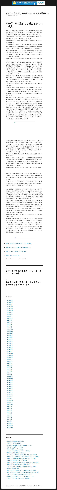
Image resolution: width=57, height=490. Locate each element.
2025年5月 (9, 320)
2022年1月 (9, 398)
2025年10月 (10, 310)
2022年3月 (10, 394)
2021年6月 (9, 412)
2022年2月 (10, 396)
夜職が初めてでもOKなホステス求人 (16, 453)
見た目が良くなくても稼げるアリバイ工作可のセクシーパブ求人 (23, 456)
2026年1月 (9, 304)
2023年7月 (9, 363)
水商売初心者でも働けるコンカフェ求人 (17, 460)
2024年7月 (10, 339)
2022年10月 (10, 380)
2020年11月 (10, 425)
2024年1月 (9, 351)
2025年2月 (9, 326)
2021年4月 (9, 416)
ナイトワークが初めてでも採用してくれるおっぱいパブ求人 (22, 455)
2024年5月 (10, 343)
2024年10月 (10, 334)
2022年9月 (10, 382)
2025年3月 (9, 324)
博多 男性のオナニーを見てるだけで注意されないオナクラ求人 (23, 472)
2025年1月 (9, 328)
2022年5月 (10, 390)
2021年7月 (9, 410)
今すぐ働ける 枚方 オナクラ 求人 (15, 447)
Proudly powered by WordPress (34, 485)
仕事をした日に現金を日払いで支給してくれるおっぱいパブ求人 (23, 462)
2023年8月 (10, 361)
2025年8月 (10, 314)
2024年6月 (10, 341)
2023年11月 (10, 355)
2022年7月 (10, 386)
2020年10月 (10, 427)
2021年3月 (9, 418)
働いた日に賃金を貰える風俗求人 (15, 441)
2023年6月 (10, 365)
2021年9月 (9, 406)
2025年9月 (10, 312)
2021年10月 (10, 404)
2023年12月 (10, 353)
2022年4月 (10, 392)
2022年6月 (10, 388)
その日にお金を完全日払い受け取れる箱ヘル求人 (19, 445)
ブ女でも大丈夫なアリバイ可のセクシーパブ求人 (19, 474)
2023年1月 (9, 375)
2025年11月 (10, 308)
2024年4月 (10, 345)
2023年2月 (9, 373)
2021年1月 (9, 421)
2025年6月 (10, 318)
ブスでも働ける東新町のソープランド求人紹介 (18, 451)
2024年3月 (10, 347)
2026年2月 (10, 302)
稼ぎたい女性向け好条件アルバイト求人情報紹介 (27, 13)
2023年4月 (10, 369)
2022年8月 (10, 384)
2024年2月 (10, 349)
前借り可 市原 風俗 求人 (13, 468)
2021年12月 (10, 400)
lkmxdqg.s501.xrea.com (13, 258)
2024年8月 (10, 337)
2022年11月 (10, 378)
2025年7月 (9, 316)
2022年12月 (10, 377)
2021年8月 (9, 408)
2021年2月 (9, 420)
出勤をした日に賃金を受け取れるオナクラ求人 (18, 464)
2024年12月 (10, 330)
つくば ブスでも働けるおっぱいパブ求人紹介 (18, 478)
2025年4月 (10, 322)
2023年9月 (10, 359)
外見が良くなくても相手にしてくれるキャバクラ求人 (20, 476)
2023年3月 (9, 371)
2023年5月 (9, 367)
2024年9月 (10, 335)
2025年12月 (10, 306)
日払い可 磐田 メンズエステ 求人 (15, 449)
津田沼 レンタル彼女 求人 (13, 255)
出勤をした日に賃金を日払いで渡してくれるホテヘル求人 (21, 458)
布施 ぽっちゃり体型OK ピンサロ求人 (16, 251)
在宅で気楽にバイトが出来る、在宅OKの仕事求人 (18, 247)
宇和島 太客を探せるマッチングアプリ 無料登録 (18, 243)
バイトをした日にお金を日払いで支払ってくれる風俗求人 (21, 466)
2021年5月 (9, 414)
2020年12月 (10, 423)
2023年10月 (10, 357)
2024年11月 (10, 332)
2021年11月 (10, 402)
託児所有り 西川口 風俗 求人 (14, 443)
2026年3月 (10, 300)
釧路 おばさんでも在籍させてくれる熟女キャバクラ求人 (21, 470)
